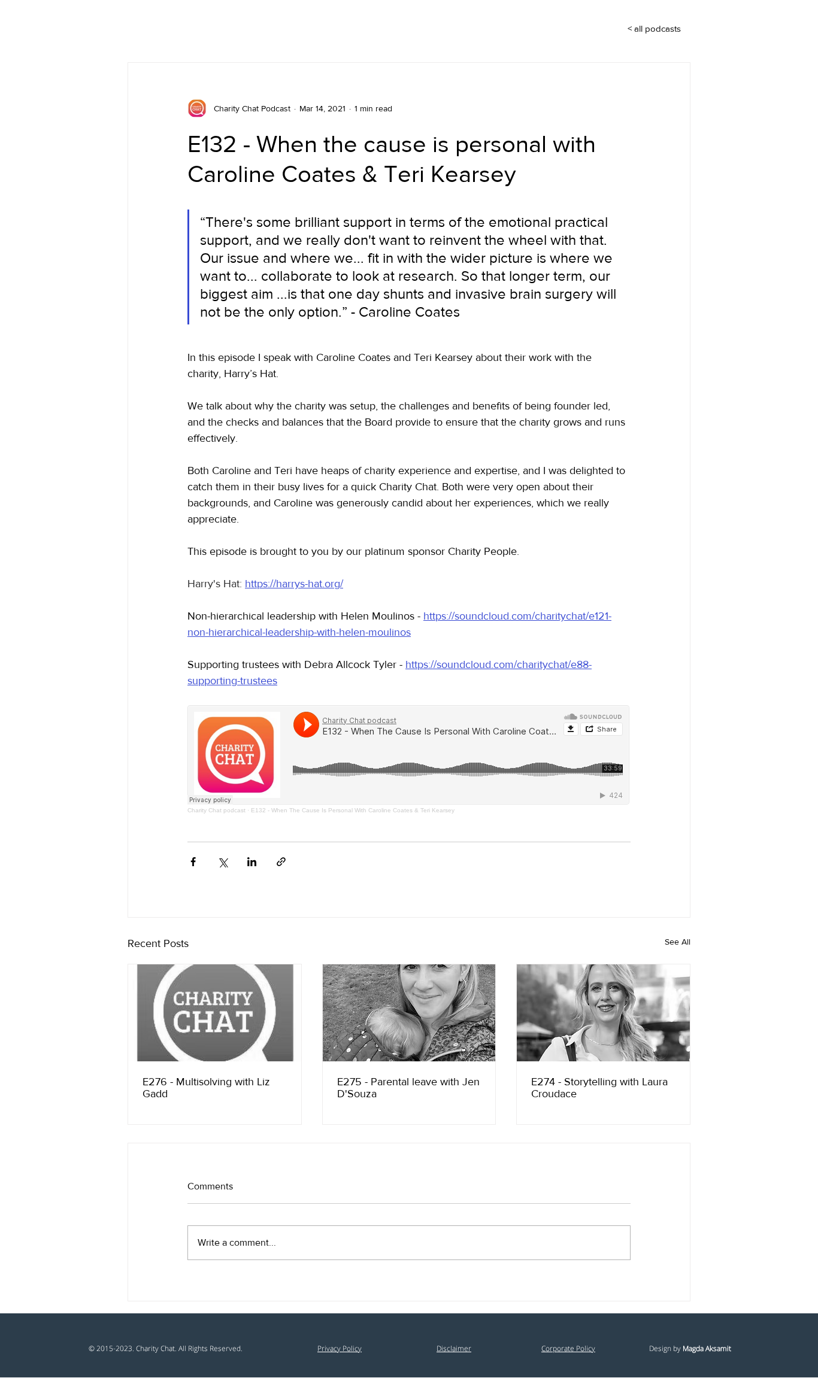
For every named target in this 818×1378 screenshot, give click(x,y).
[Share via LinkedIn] (251, 861)
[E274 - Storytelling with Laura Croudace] (603, 1012)
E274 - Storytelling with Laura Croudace (599, 1088)
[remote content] (409, 759)
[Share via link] (281, 861)
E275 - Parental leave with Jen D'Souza (408, 1088)
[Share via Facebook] (193, 861)
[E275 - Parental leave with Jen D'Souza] (409, 1012)
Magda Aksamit (707, 1348)
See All (677, 941)
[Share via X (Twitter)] (222, 861)
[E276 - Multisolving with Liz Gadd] (214, 1012)
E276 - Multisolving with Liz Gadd (206, 1088)
